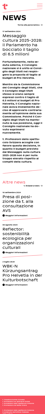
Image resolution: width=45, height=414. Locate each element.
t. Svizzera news (32, 185)
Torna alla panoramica (29, 25)
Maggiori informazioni (16, 215)
